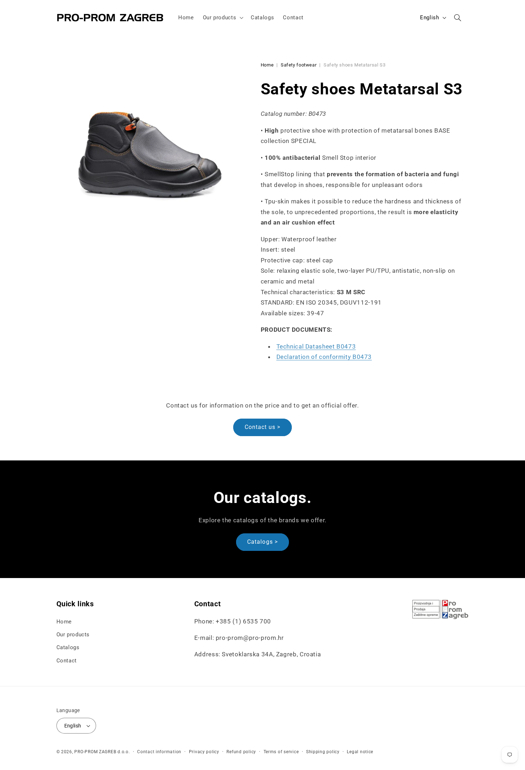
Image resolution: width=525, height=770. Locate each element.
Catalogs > (262, 541)
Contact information (159, 751)
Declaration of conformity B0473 (324, 356)
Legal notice (360, 751)
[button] (222, 17)
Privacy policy (204, 751)
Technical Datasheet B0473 (316, 346)
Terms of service (281, 751)
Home (267, 65)
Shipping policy (323, 751)
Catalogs (68, 647)
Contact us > (263, 427)
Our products (73, 634)
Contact (66, 660)
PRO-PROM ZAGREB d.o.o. (102, 751)
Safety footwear (298, 65)
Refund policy (241, 751)
